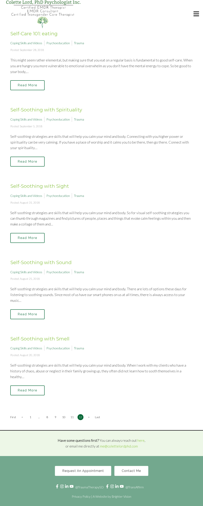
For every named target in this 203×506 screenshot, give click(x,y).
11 (72, 417)
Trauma (79, 43)
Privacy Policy (81, 496)
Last (97, 417)
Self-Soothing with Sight (39, 186)
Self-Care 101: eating (33, 33)
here (141, 440)
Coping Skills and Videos (26, 43)
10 (63, 417)
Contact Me (131, 471)
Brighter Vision (121, 496)
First (13, 417)
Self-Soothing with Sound (41, 262)
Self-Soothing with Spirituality (46, 110)
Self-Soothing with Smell (39, 339)
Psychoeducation (58, 43)
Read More (27, 85)
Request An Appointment (83, 471)
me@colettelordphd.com (119, 446)
